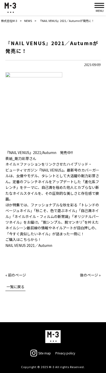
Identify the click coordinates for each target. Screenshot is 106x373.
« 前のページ (15, 275)
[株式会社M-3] (10, 7)
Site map (44, 353)
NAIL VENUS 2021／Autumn (28, 245)
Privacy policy (65, 353)
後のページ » (90, 275)
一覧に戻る (15, 286)
